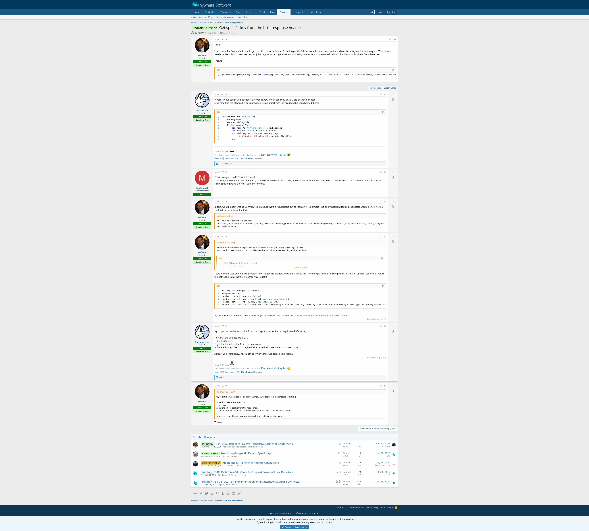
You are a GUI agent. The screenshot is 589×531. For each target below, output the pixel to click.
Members (316, 11)
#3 (385, 172)
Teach (263, 11)
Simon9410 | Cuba (382, 465)
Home (197, 11)
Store (239, 11)
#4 (385, 201)
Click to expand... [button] (300, 267)
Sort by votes (390, 87)
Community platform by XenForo (294, 513)
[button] (210, 12)
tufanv (199, 32)
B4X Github (243, 17)
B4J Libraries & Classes (227, 475)
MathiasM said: (223, 216)
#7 (385, 385)
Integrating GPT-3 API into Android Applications (250, 462)
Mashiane (205, 446)
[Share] (390, 39)
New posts (298, 11)
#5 (385, 236)
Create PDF (218, 158)
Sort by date (375, 87)
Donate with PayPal (273, 154)
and (225, 163)
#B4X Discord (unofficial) (202, 17)
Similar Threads (229, 33)
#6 (385, 326)
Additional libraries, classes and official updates (243, 446)
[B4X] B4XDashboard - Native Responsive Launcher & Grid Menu (254, 443)
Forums (284, 11)
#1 (394, 39)
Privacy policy (372, 507)
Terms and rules (356, 507)
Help (382, 507)
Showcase (226, 11)
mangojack (205, 456)
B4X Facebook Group (225, 17)
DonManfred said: (224, 242)
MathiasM (202, 187)
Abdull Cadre (206, 465)
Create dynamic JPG (231, 158)
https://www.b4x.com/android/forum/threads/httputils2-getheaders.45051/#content (302, 315)
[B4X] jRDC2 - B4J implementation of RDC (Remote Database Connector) (257, 481)
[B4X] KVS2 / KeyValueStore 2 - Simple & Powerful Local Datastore (253, 472)
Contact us (342, 507)
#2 (385, 94)
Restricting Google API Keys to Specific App (246, 453)
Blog (272, 11)
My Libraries (247, 158)
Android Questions (230, 456)
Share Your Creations (234, 465)
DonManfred (202, 110)
